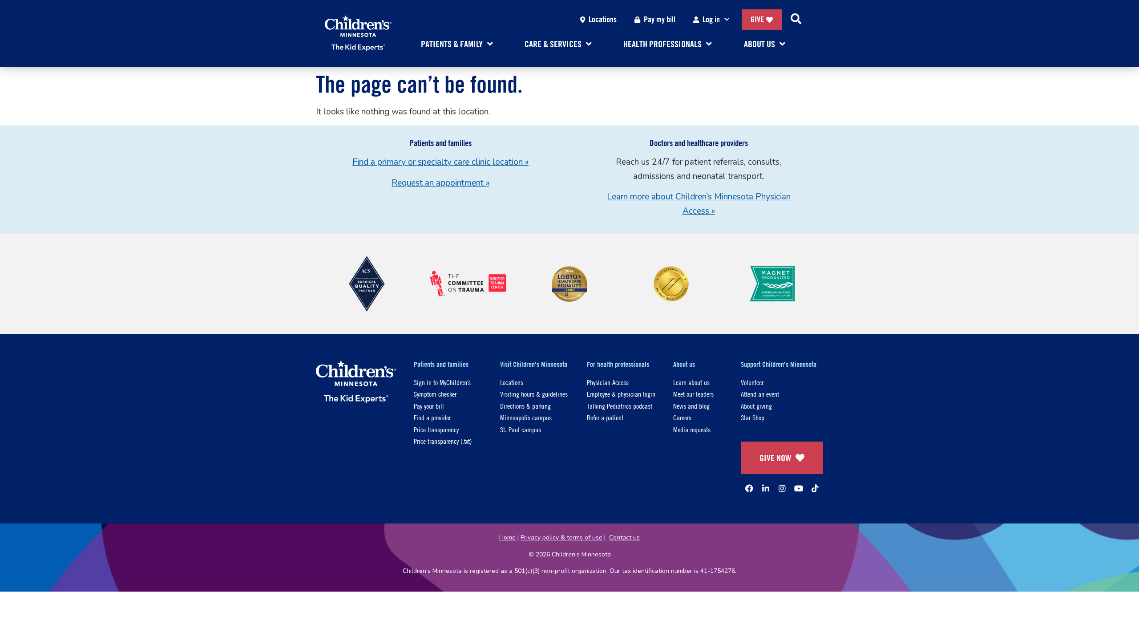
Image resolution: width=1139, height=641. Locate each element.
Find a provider (432, 417)
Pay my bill (659, 19)
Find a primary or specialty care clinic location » (440, 162)
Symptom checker (435, 393)
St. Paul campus (520, 429)
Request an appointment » (440, 183)
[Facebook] (749, 488)
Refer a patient (605, 417)
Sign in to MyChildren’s (442, 382)
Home (507, 537)
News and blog (691, 406)
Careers (682, 417)
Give (757, 19)
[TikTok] (815, 488)
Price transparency (436, 429)
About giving (756, 406)
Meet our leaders (693, 393)
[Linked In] (766, 488)
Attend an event (760, 393)
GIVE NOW (775, 457)
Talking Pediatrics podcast (619, 406)
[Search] (796, 19)
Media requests (692, 429)
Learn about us (691, 382)
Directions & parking (525, 406)
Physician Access (608, 382)
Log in (711, 19)
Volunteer (752, 382)
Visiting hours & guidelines (534, 393)
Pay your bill (429, 406)
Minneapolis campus (526, 417)
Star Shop (752, 417)
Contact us (624, 537)
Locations (603, 19)
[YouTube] (799, 488)
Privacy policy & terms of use (561, 537)
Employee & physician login (621, 393)
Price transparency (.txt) (443, 441)
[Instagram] (782, 488)
